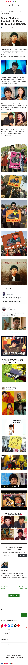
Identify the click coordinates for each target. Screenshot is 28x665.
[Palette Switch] (9, 5)
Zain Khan (5, 27)
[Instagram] (5, 625)
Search (24, 615)
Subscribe (22, 555)
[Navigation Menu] (14, 5)
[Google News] (12, 663)
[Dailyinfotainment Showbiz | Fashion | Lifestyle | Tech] (14, 2)
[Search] (19, 5)
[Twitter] (12, 625)
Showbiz (6, 11)
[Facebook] (9, 625)
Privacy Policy (9, 657)
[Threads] (15, 625)
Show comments (14, 595)
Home (2, 11)
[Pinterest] (2, 625)
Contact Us (19, 657)
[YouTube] (18, 625)
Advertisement (16, 655)
